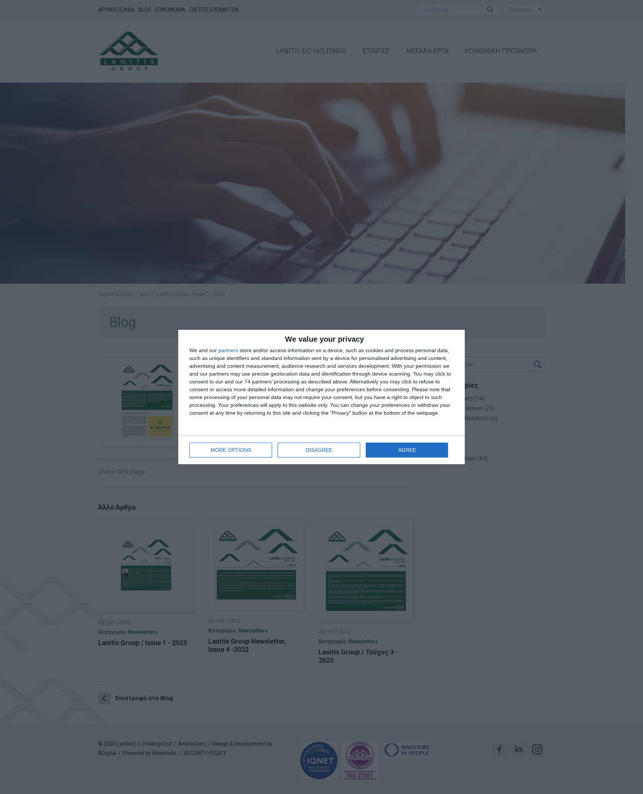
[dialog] (321, 397)
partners (228, 350)
